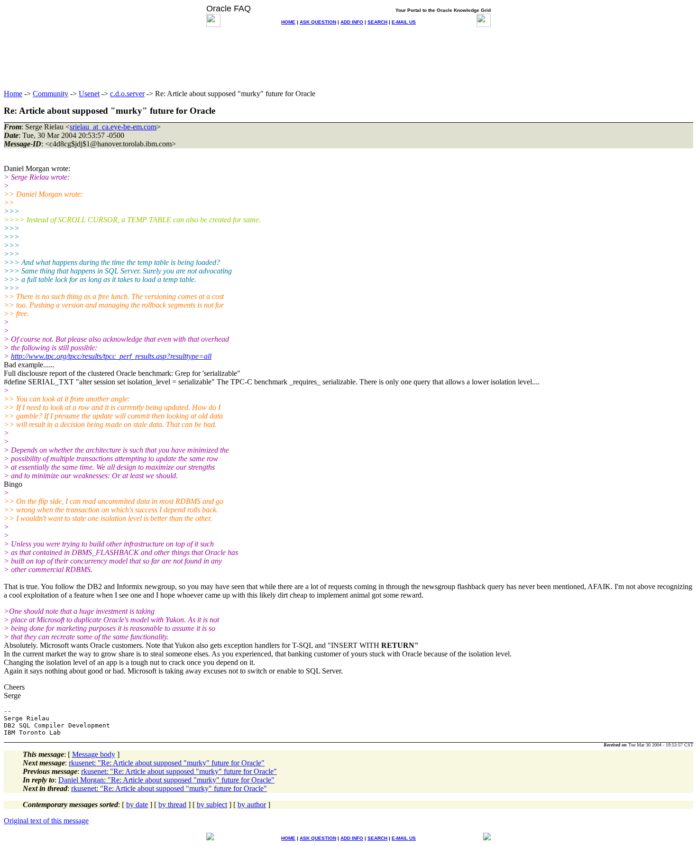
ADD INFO (351, 22)
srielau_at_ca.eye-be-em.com (113, 127)
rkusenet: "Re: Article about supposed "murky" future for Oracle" (167, 763)
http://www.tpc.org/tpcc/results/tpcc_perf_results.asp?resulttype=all (111, 356)
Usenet (89, 94)
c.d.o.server (127, 94)
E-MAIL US (404, 22)
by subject (212, 805)
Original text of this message (46, 821)
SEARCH (377, 22)
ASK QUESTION (318, 22)
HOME (288, 22)
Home (13, 94)
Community (50, 94)
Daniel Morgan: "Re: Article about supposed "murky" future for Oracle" (166, 780)
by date (137, 805)
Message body (93, 754)
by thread (172, 805)
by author (252, 805)
